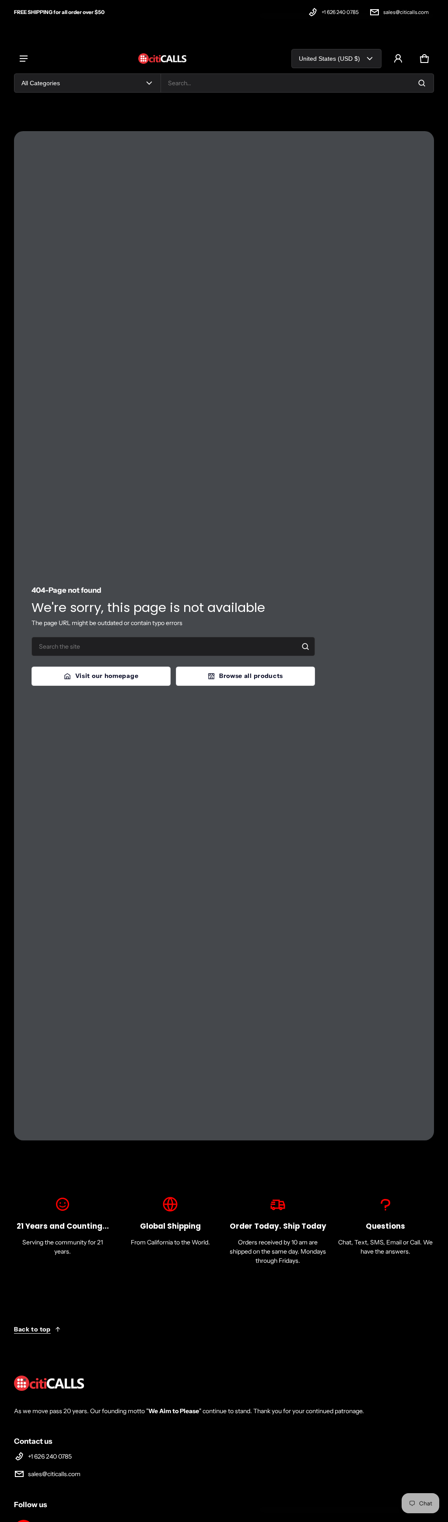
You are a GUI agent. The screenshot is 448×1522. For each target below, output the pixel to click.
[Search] (305, 646)
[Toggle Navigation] (23, 58)
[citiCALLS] (162, 58)
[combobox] (297, 83)
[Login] (398, 58)
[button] (424, 58)
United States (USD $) (329, 58)
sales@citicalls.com (406, 12)
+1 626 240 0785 (340, 12)
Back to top (32, 1329)
